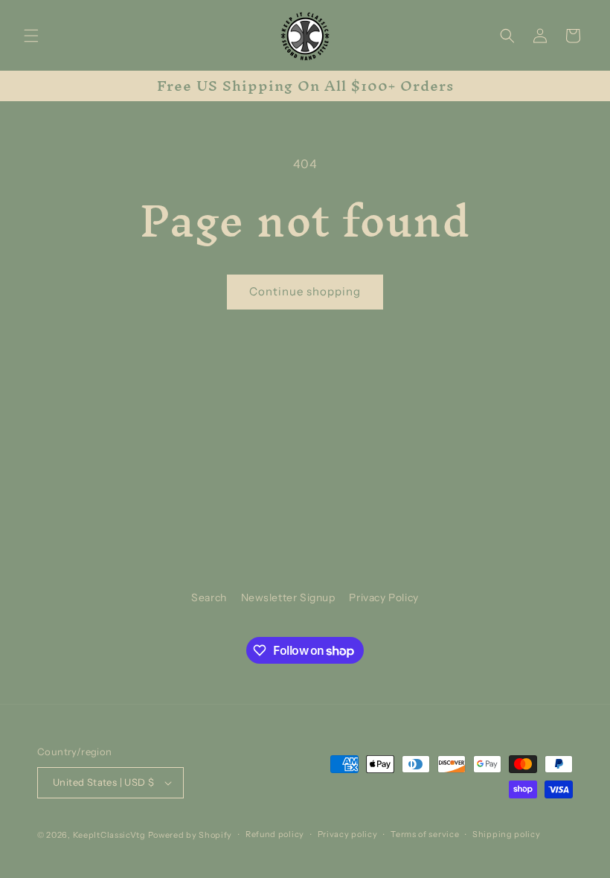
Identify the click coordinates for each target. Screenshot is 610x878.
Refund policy (274, 834)
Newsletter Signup (288, 597)
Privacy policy (348, 834)
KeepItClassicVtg (109, 835)
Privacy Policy (383, 597)
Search (209, 597)
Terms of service (425, 834)
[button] (31, 35)
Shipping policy (506, 834)
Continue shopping (305, 291)
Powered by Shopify (190, 835)
